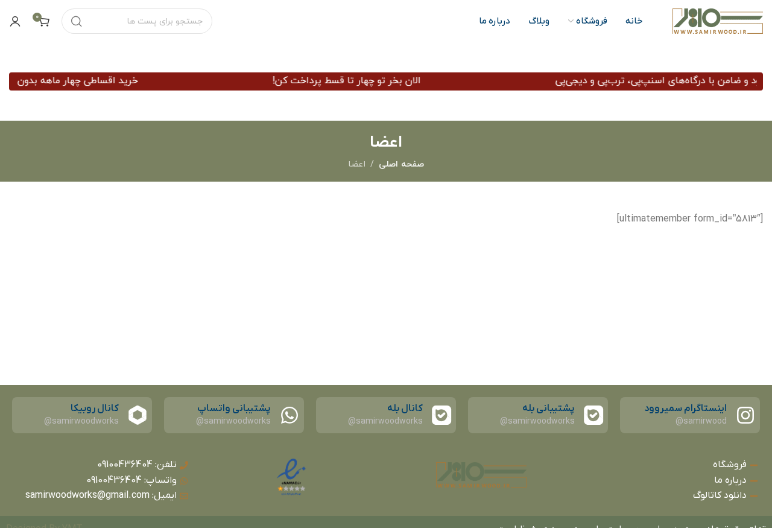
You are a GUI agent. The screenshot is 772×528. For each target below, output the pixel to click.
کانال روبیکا (95, 408)
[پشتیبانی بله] (593, 415)
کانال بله (405, 408)
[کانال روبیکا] (137, 415)
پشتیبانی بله (548, 408)
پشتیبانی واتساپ (234, 408)
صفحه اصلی (401, 164)
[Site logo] (717, 21)
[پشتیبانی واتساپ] (289, 415)
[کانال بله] (441, 415)
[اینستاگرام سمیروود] (745, 415)
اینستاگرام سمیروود (685, 408)
